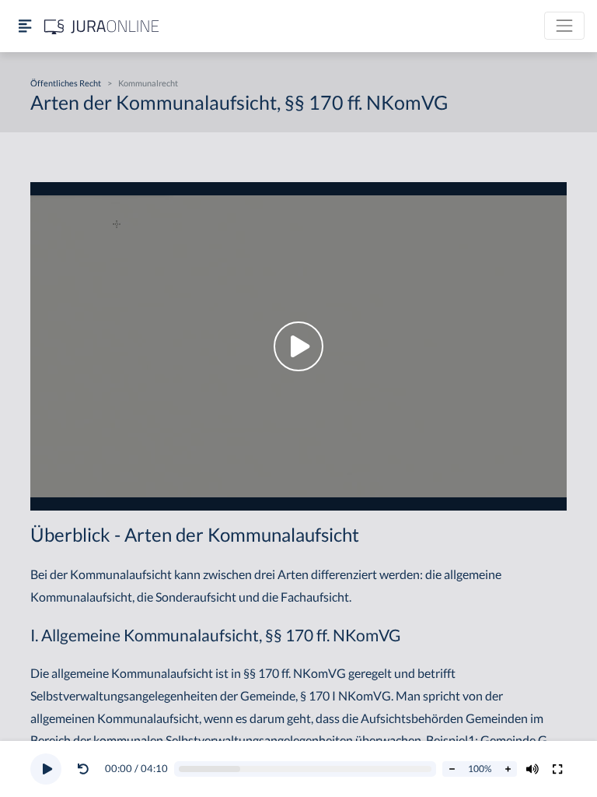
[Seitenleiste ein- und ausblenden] (24, 26)
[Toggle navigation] (564, 26)
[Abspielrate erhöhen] (507, 769)
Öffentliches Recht (65, 83)
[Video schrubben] (305, 769)
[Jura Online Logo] (102, 26)
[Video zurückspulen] (83, 769)
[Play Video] (298, 346)
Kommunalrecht (148, 83)
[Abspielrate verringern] (451, 769)
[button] (86, 769)
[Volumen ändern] (532, 769)
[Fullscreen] (557, 769)
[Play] (45, 769)
